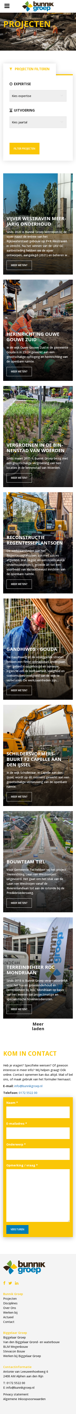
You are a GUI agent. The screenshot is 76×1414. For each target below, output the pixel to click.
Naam (12, 1103)
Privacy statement (15, 1394)
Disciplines (10, 1303)
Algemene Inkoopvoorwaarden (24, 1399)
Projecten (10, 1299)
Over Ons (9, 1308)
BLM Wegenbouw (15, 1347)
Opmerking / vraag (22, 1165)
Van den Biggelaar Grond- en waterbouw (31, 1342)
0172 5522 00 (28, 1093)
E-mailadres (16, 1123)
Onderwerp (16, 1144)
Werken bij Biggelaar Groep (22, 1356)
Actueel (8, 1317)
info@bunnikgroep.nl (28, 1086)
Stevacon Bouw (14, 1351)
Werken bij (10, 1312)
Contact (8, 1322)
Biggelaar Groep (14, 1337)
